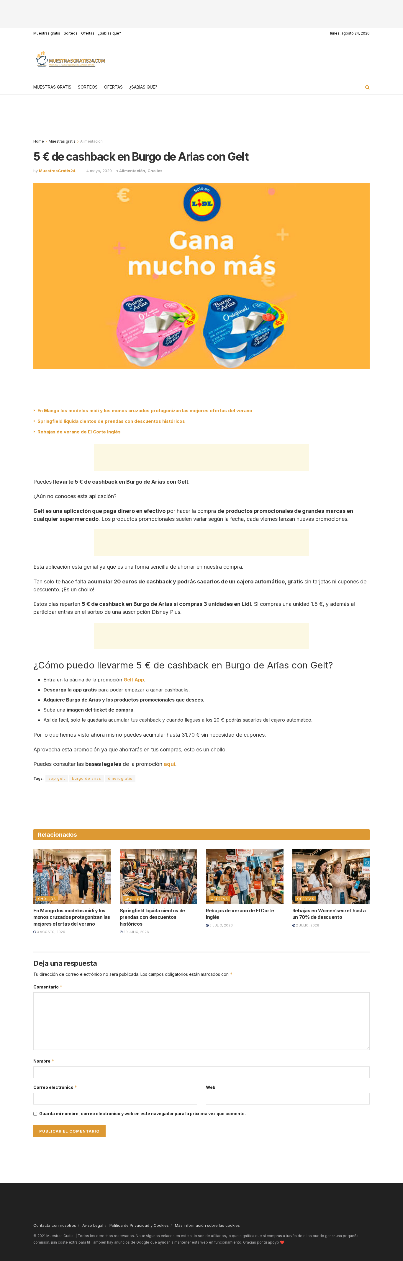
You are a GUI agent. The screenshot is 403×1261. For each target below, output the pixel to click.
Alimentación (91, 141)
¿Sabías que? (109, 33)
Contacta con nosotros (54, 1225)
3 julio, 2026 (221, 925)
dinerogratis (120, 778)
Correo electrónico (55, 1087)
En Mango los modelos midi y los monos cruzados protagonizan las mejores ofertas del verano (144, 410)
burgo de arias (86, 778)
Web (210, 1087)
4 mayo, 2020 (99, 170)
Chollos (155, 170)
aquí (169, 764)
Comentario (48, 987)
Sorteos (71, 33)
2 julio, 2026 (307, 925)
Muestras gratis (46, 33)
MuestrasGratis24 (57, 170)
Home (38, 141)
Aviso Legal (92, 1225)
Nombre (43, 1061)
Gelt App (134, 680)
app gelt (56, 778)
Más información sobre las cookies (207, 1225)
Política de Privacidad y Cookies (139, 1225)
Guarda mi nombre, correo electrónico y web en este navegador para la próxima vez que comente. (142, 1113)
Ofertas (87, 33)
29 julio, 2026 (135, 932)
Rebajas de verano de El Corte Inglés (79, 432)
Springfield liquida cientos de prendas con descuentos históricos (111, 421)
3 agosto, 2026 (50, 932)
